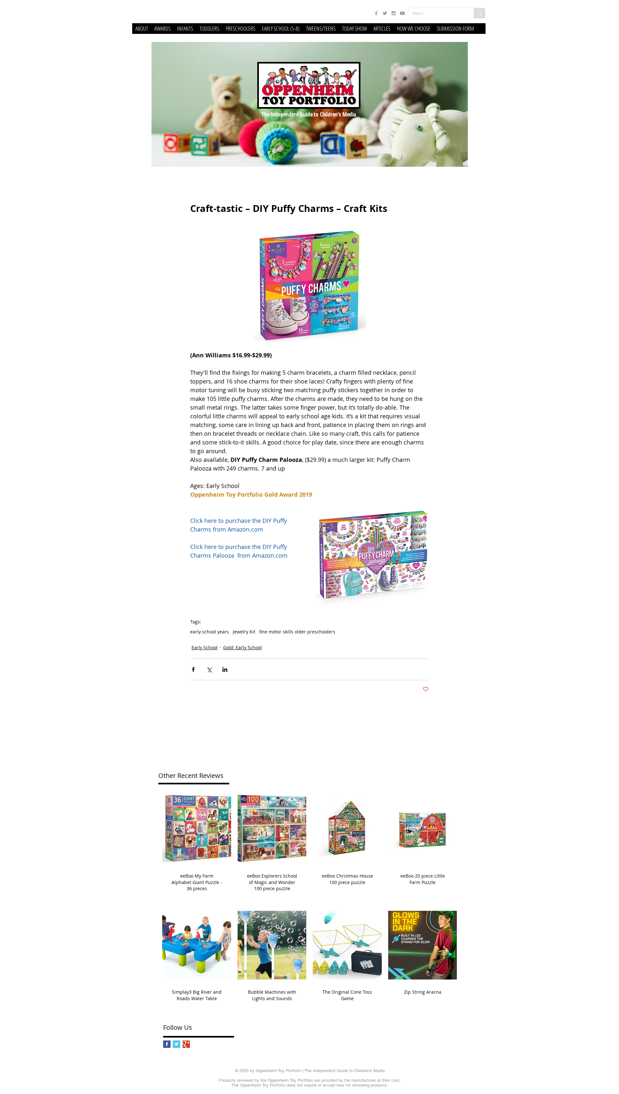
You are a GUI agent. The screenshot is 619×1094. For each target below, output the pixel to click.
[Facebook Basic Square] (167, 1044)
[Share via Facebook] (193, 669)
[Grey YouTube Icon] (402, 13)
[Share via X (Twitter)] (209, 669)
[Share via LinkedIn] (225, 669)
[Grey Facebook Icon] (376, 13)
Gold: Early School (242, 647)
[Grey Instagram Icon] (394, 13)
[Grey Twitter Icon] (385, 13)
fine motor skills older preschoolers (297, 631)
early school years (209, 631)
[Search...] (479, 13)
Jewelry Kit (244, 631)
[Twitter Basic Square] (176, 1044)
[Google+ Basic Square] (186, 1044)
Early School (205, 647)
